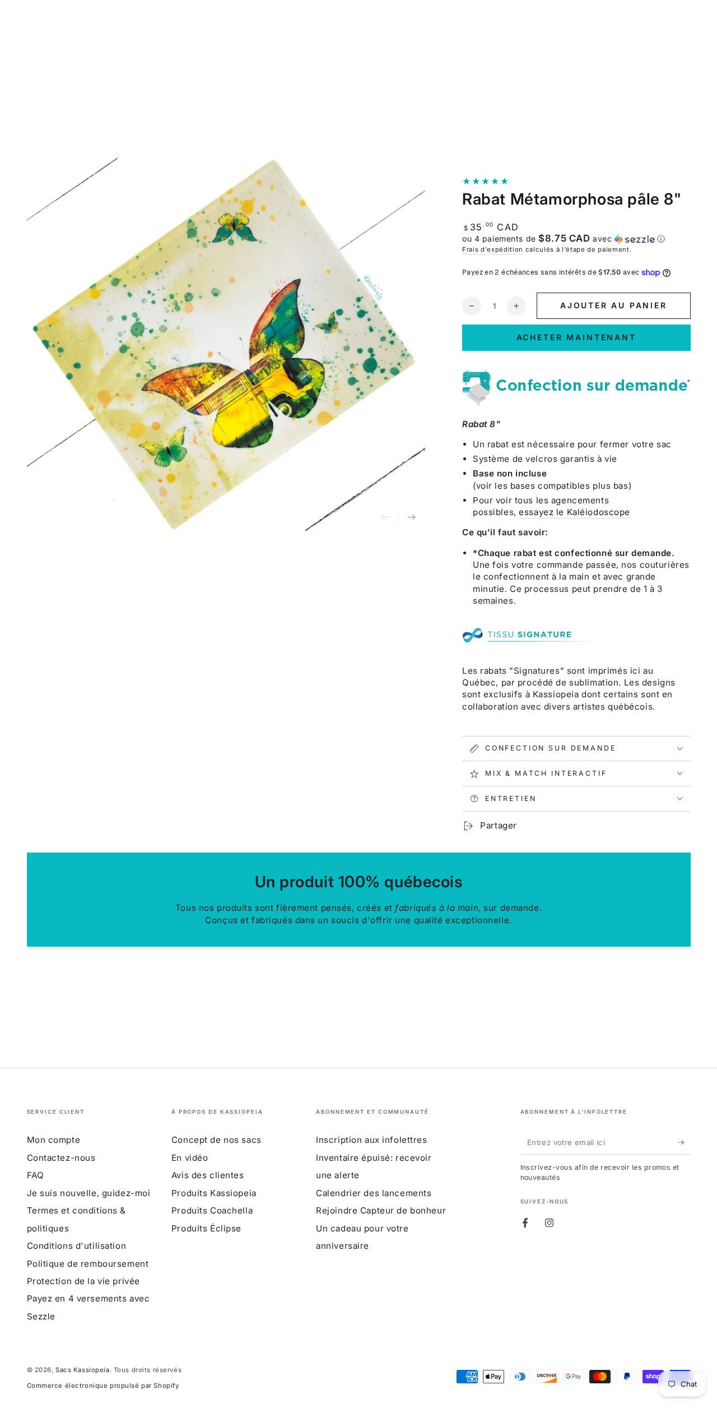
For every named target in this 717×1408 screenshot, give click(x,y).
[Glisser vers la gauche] (385, 517)
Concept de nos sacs (216, 1139)
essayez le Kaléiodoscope (574, 512)
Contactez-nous (61, 1157)
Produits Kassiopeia (214, 1193)
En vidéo (189, 1157)
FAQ (35, 1175)
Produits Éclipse (206, 1228)
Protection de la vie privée (83, 1281)
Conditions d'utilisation (77, 1245)
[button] (576, 238)
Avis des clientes (207, 1175)
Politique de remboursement (88, 1263)
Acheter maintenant (576, 337)
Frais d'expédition (492, 249)
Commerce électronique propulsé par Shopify (103, 1386)
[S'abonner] (684, 1142)
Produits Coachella (212, 1210)
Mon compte (54, 1139)
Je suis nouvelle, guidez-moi (89, 1193)
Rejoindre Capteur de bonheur (381, 1210)
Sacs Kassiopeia (82, 1370)
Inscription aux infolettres (371, 1139)
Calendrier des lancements (373, 1193)
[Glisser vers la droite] (411, 517)
